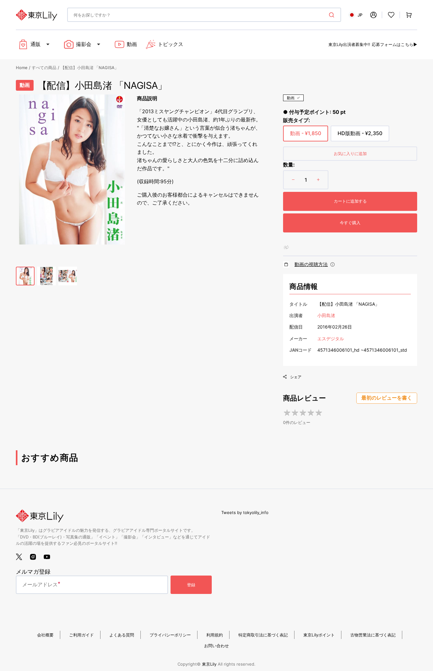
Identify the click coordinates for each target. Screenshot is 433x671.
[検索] (333, 15)
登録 (191, 584)
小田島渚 (326, 315)
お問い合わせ (216, 645)
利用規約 (214, 634)
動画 (290, 97)
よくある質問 (121, 634)
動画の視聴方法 (311, 264)
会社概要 (45, 634)
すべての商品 (44, 67)
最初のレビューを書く (386, 398)
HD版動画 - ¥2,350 (360, 135)
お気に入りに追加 (350, 153)
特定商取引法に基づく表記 (263, 634)
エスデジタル (330, 338)
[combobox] (204, 15)
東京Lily (209, 664)
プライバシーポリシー (170, 634)
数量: (289, 164)
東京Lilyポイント (319, 634)
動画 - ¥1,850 (305, 135)
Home (22, 67)
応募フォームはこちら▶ (394, 44)
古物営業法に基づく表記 (373, 634)
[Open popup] (332, 264)
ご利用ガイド (81, 634)
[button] (373, 15)
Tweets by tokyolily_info (244, 512)
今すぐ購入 (350, 222)
